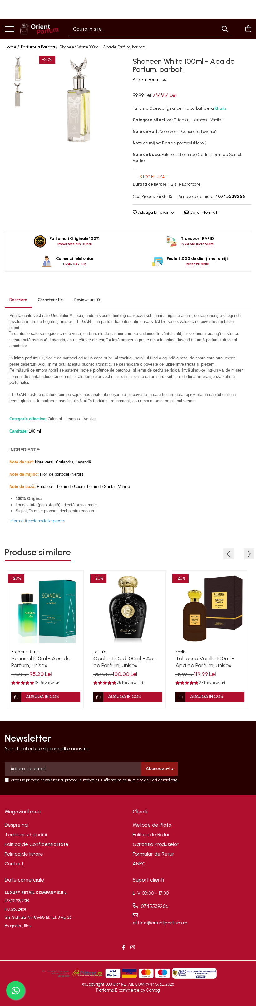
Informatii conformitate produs (37, 520)
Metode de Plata (152, 825)
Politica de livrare (24, 854)
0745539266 (154, 906)
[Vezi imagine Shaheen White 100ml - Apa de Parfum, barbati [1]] (18, 95)
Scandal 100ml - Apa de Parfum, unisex (41, 662)
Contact (14, 864)
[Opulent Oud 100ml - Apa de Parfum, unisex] (127, 608)
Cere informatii (204, 212)
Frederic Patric (24, 651)
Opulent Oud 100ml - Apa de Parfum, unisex (125, 662)
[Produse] (9, 30)
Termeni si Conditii (26, 835)
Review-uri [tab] (87, 300)
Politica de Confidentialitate (155, 780)
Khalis (180, 651)
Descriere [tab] (18, 300)
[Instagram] (133, 947)
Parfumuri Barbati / (39, 47)
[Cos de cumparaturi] (248, 29)
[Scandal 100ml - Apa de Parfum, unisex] (45, 608)
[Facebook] (124, 947)
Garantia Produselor (156, 844)
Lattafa (99, 651)
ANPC (139, 864)
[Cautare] (224, 29)
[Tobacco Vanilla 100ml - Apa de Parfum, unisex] (209, 608)
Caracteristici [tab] (51, 300)
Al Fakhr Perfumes (149, 79)
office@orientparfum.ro (160, 923)
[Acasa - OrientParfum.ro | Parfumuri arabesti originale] (39, 29)
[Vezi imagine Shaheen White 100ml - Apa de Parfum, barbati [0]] (18, 68)
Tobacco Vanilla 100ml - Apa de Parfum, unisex (204, 662)
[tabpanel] (78, 99)
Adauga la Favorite (155, 212)
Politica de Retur (151, 835)
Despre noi (16, 825)
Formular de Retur (153, 854)
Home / (12, 47)
